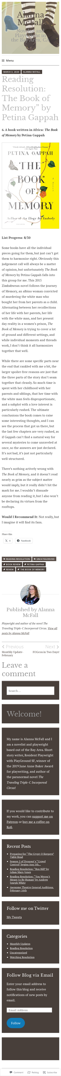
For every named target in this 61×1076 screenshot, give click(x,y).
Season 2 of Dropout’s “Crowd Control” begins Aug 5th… (28, 863)
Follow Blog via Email (30, 975)
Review (10, 569)
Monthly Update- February (13, 650)
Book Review (13, 564)
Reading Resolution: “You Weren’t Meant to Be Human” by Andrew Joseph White (30, 880)
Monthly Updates (20, 944)
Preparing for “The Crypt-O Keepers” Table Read (32, 855)
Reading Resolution (18, 559)
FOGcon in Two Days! (46, 649)
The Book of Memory (32, 569)
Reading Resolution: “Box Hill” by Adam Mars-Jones (29, 870)
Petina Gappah (35, 564)
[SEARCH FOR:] (30, 690)
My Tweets (14, 917)
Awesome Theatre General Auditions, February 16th (32, 888)
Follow (15, 1023)
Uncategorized (46, 559)
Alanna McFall (30, 18)
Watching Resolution (22, 957)
